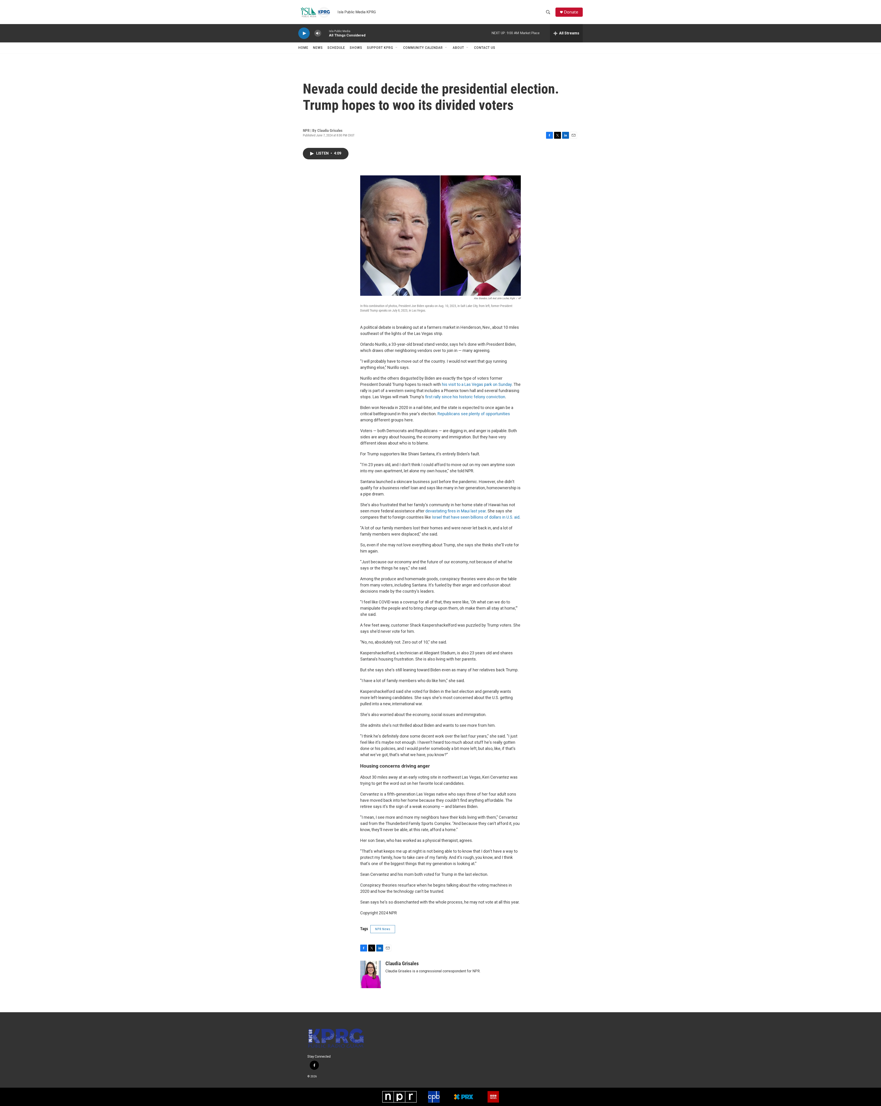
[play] (304, 33)
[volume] (318, 33)
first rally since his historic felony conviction (465, 396)
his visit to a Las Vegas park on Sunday (477, 384)
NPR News (382, 929)
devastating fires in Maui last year (455, 511)
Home (303, 48)
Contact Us (484, 48)
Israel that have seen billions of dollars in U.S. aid (475, 517)
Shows (356, 48)
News (318, 48)
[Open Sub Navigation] (397, 48)
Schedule (336, 48)
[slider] (325, 33)
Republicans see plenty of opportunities (474, 413)
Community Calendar (423, 48)
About (458, 48)
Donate (571, 12)
